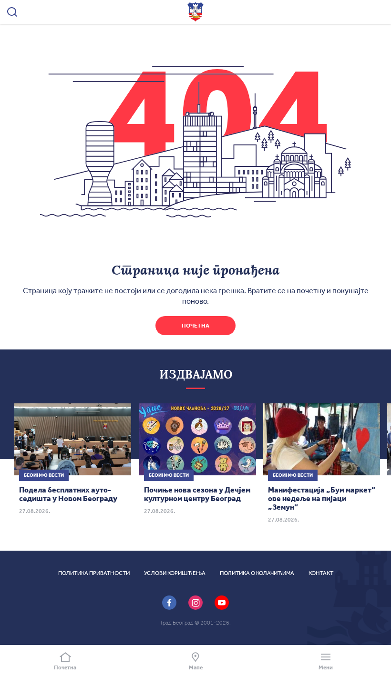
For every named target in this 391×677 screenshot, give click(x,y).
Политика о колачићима (257, 573)
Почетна (195, 325)
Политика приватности (94, 573)
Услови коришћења (175, 573)
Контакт (321, 573)
